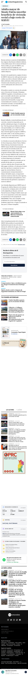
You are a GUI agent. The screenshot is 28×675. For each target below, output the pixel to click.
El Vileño (17, 655)
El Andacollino (17, 651)
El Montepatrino (10, 652)
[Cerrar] (26, 672)
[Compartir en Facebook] (10, 55)
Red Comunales (6, 24)
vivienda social (6, 278)
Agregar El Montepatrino (7, 28)
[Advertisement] (14, 362)
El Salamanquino (10, 655)
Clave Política (16, 661)
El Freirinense (17, 645)
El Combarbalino (11, 654)
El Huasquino (10, 645)
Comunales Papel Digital (6, 661)
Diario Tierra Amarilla (10, 644)
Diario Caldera (18, 642)
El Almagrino (4, 642)
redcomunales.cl (5, 629)
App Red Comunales (22, 663)
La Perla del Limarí (19, 652)
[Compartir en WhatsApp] (17, 55)
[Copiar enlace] (24, 55)
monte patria (12, 277)
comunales (5, 277)
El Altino (18, 644)
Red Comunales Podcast (10, 663)
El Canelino (18, 654)
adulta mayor (18, 275)
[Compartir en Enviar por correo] (21, 55)
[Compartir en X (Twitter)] (14, 55)
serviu (19, 277)
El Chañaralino (11, 642)
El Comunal (3, 650)
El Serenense (10, 650)
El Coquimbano (17, 650)
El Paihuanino (10, 651)
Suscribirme (14, 265)
